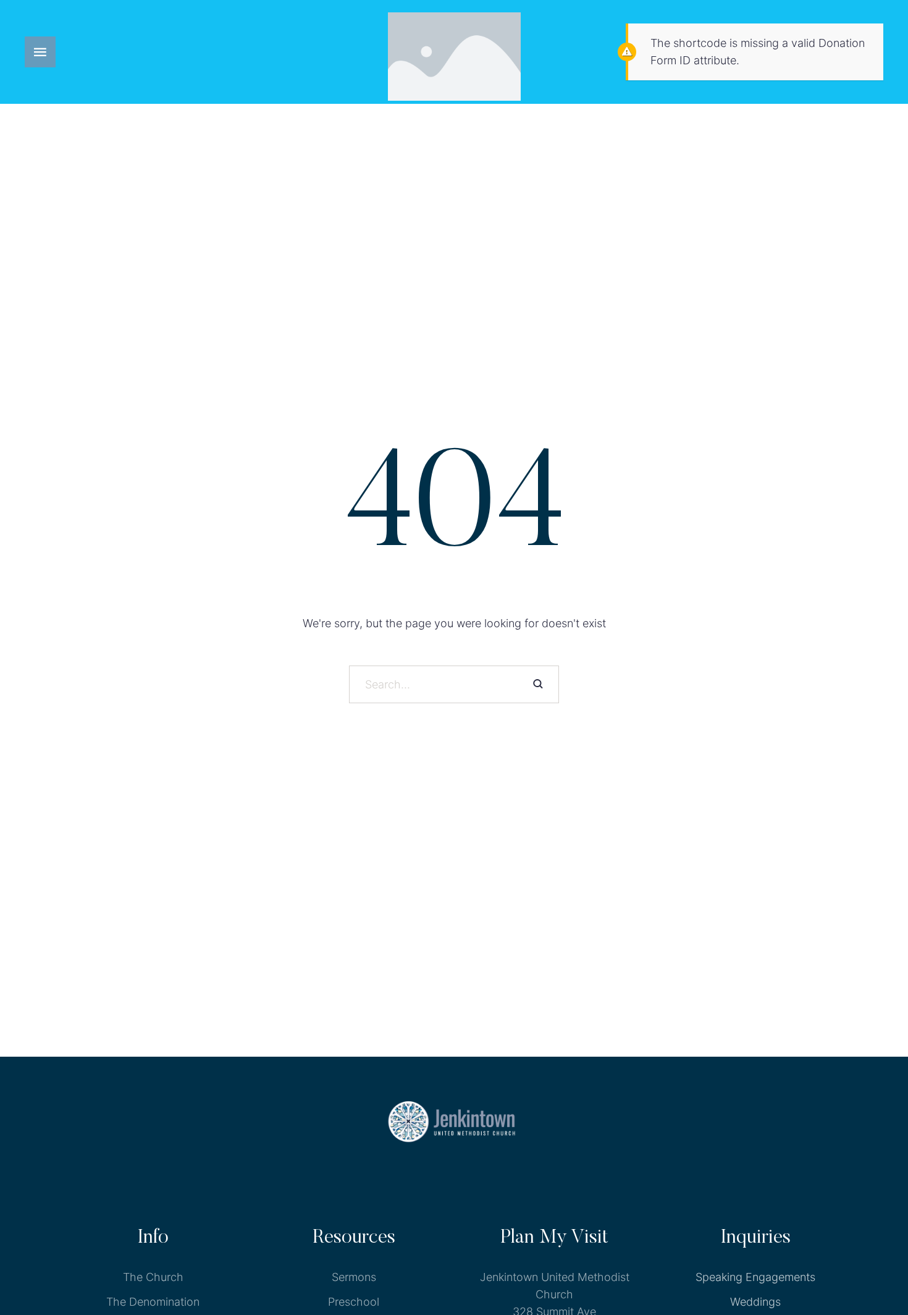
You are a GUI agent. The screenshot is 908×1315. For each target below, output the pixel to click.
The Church (153, 1277)
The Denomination (153, 1301)
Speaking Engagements (755, 1277)
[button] (40, 51)
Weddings (755, 1301)
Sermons (354, 1277)
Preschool (353, 1301)
